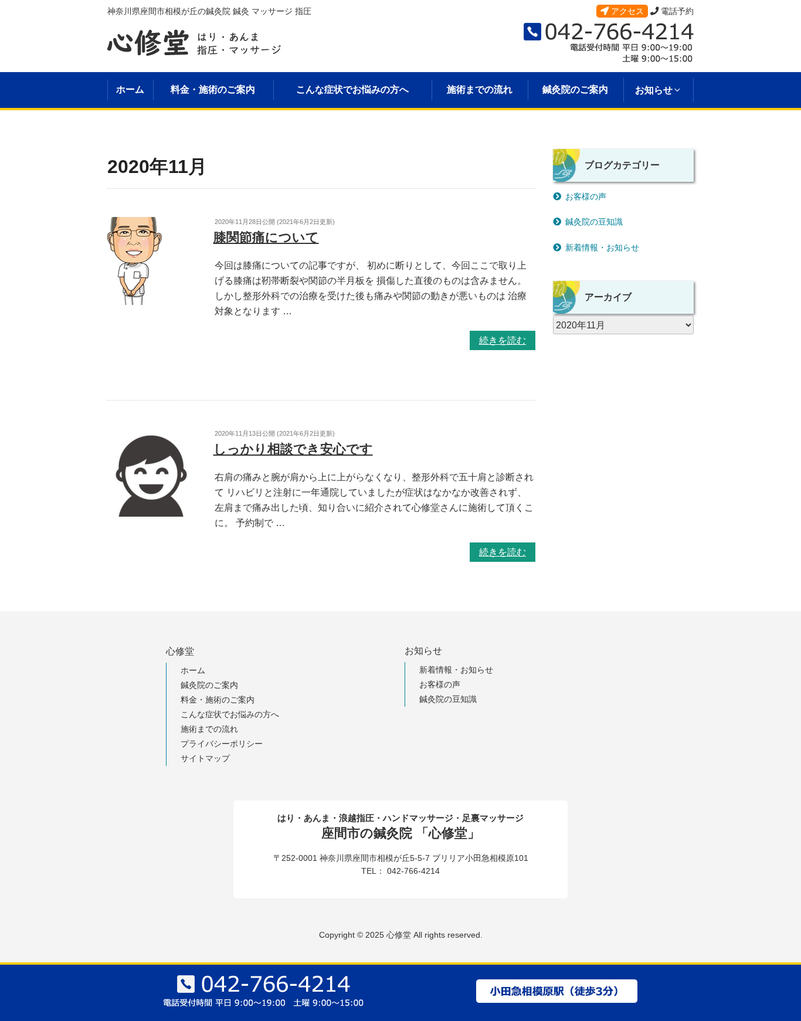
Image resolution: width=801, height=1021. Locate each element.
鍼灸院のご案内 (575, 89)
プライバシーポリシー (222, 743)
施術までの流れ (479, 89)
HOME (119, 138)
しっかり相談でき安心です (293, 449)
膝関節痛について (266, 237)
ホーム (130, 89)
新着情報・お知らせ (602, 247)
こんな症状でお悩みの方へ (352, 89)
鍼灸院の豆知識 (594, 221)
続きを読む (502, 340)
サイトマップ (205, 758)
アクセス (626, 11)
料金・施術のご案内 (213, 89)
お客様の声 (585, 196)
